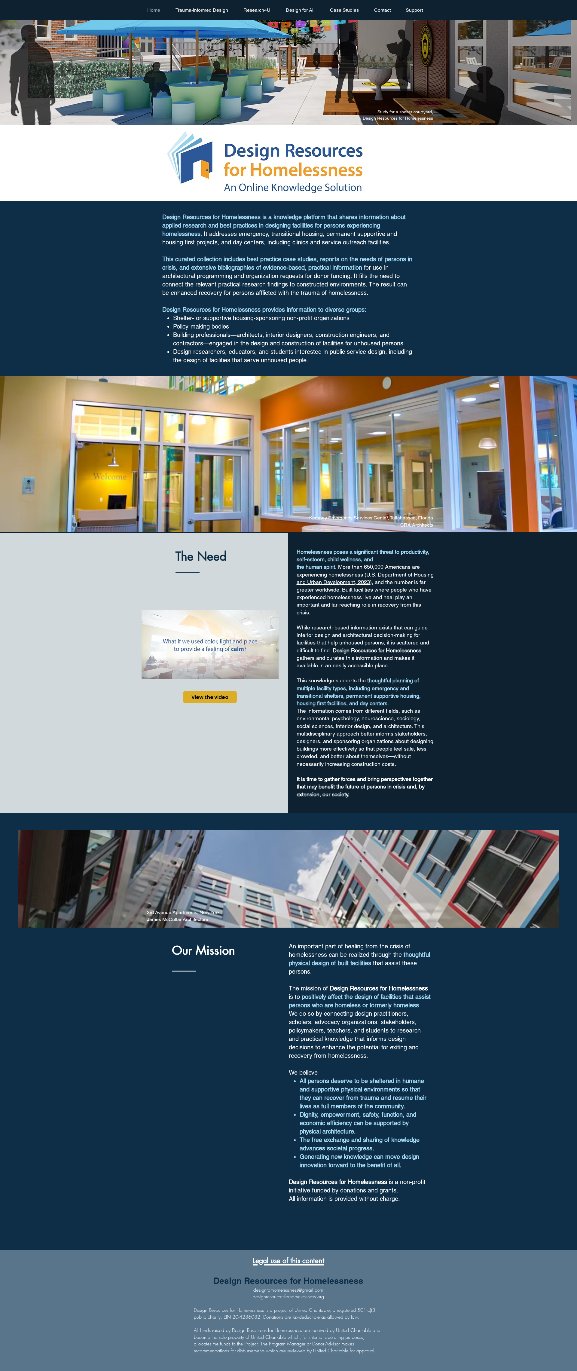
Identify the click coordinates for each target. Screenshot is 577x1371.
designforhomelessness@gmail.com (288, 1290)
